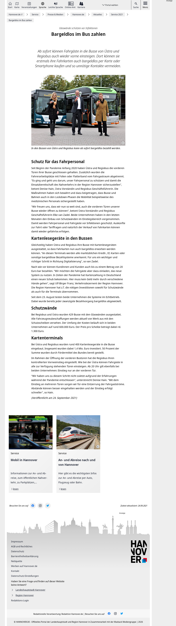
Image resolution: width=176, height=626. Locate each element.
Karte (16, 7)
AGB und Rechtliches (21, 546)
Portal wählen (111, 5)
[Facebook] (33, 506)
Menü (145, 7)
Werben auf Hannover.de (24, 566)
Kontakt (15, 571)
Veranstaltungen (29, 7)
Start (10, 7)
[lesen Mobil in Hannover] (31, 454)
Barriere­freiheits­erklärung (24, 556)
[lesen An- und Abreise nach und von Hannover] (78, 454)
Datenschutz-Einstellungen (25, 576)
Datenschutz (17, 551)
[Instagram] (40, 506)
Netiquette (16, 561)
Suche (136, 7)
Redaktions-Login (20, 600)
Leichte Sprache (55, 7)
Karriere (81, 7)
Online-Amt (70, 7)
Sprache (42, 7)
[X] (48, 506)
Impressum (17, 541)
